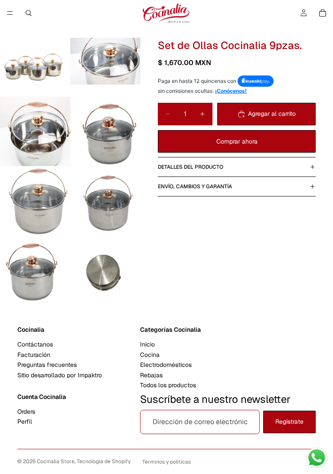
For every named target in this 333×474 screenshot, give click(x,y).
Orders (26, 411)
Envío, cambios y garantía (195, 186)
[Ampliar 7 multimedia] (35, 272)
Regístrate (289, 422)
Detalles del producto (190, 166)
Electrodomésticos (166, 365)
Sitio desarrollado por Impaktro (59, 375)
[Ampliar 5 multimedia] (35, 202)
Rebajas (151, 375)
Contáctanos (35, 345)
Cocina (150, 355)
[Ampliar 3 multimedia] (35, 131)
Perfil (24, 422)
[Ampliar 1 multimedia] (35, 61)
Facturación (33, 355)
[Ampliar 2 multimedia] (105, 61)
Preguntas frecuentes (47, 365)
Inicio (147, 345)
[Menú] (10, 13)
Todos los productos (168, 385)
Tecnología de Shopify (104, 461)
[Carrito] (322, 13)
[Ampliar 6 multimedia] (105, 202)
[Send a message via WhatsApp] (317, 458)
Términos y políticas (166, 461)
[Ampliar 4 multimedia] (105, 131)
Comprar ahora (237, 141)
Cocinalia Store (56, 461)
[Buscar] (28, 13)
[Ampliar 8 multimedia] (105, 272)
